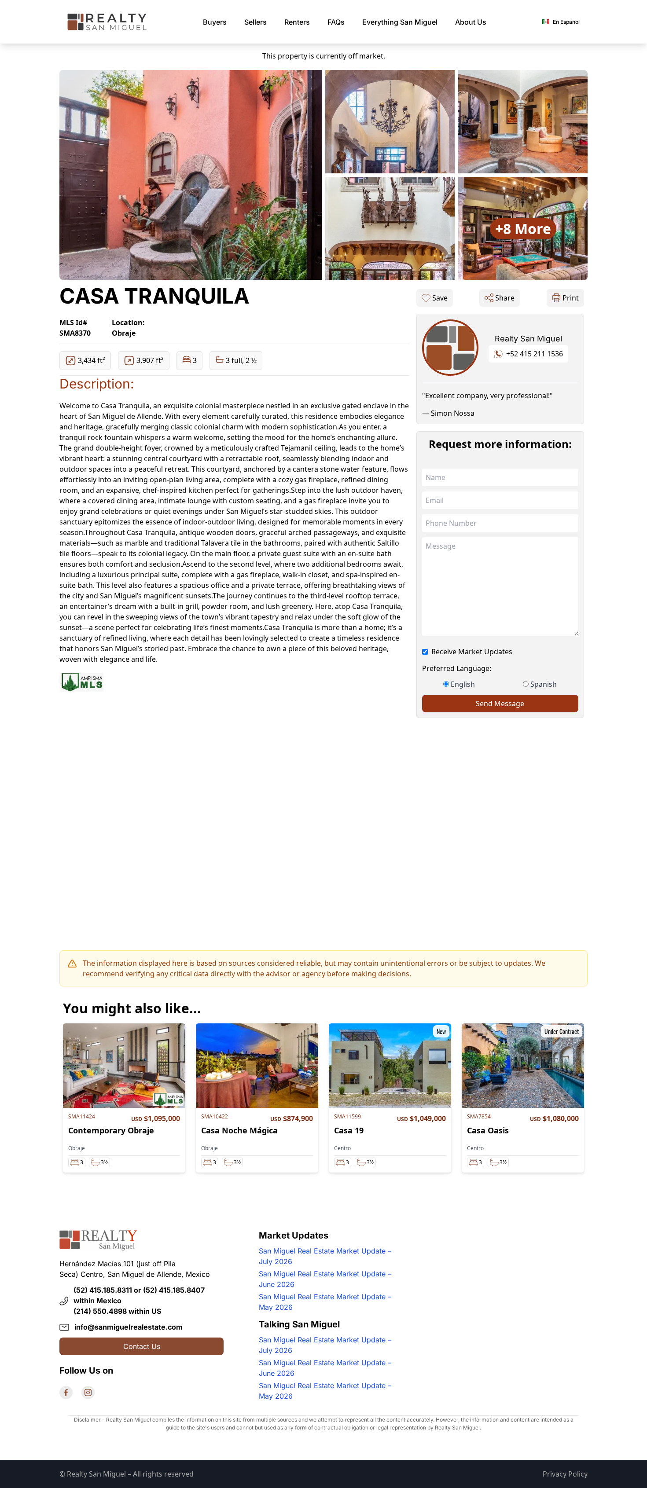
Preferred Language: (456, 668)
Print (570, 298)
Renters (297, 22)
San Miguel (399, 22)
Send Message (500, 703)
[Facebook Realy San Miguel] (66, 1392)
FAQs (336, 22)
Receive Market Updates (471, 651)
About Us (470, 22)
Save (440, 298)
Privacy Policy (565, 1474)
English (463, 684)
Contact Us (141, 1346)
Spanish (543, 684)
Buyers (215, 22)
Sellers (255, 22)
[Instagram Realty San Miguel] (88, 1392)
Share (505, 298)
